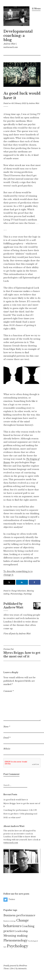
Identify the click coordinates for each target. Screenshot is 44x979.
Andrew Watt (34, 103)
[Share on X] (9, 582)
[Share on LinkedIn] (22, 582)
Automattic (22, 968)
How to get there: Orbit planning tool (20, 814)
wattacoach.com (10, 842)
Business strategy (9, 921)
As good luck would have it (15, 800)
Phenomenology (16, 594)
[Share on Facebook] (35, 582)
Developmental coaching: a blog (18, 35)
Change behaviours (18, 591)
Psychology (27, 594)
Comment (8, 691)
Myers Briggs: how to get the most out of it (21, 653)
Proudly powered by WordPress (15, 966)
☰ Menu (36, 8)
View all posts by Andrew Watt (17, 633)
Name (6, 726)
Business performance (19, 915)
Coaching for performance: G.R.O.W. (20, 810)
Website (6, 749)
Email (7, 737)
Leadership (21, 931)
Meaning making (15, 935)
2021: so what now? (12, 817)
